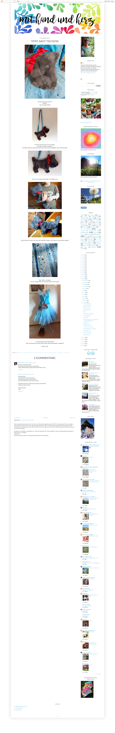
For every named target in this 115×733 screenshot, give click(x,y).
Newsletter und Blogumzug (87, 589)
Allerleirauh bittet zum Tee (88, 577)
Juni (84, 292)
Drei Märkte (91, 578)
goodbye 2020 (85, 610)
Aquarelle (91, 457)
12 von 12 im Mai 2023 (93, 567)
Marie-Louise (21, 362)
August (85, 288)
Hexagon (93, 227)
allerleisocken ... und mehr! (88, 496)
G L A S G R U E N (86, 652)
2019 (83, 268)
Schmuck (97, 240)
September (86, 286)
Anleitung (94, 216)
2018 (83, 271)
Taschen (60, 352)
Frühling (89, 222)
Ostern (97, 237)
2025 (83, 257)
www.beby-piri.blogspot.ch (88, 630)
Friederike (84, 619)
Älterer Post (72, 417)
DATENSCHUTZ (19, 708)
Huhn (98, 229)
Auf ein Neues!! (86, 334)
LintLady (84, 456)
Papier (82, 239)
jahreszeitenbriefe (86, 566)
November (85, 282)
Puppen (82, 240)
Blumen (83, 221)
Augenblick (83, 218)
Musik (89, 234)
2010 (83, 343)
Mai (84, 294)
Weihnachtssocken (93, 653)
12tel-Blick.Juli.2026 (93, 524)
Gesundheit (95, 224)
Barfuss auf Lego (86, 609)
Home (88, 229)
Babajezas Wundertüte (87, 490)
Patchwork (90, 239)
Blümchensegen (87, 307)
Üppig (90, 620)
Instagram (83, 230)
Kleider (45, 352)
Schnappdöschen (84, 242)
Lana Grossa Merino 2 (87, 605)
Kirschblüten (92, 404)
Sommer (98, 242)
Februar (85, 300)
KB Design (85, 593)
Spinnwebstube (86, 588)
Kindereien (37, 352)
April (84, 296)
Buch (89, 221)
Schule (91, 242)
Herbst (85, 227)
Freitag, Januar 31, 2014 (30, 362)
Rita (83, 63)
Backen (91, 218)
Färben (99, 221)
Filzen (84, 222)
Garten (97, 222)
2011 (83, 341)
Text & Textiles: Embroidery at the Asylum (92, 471)
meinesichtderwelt (86, 556)
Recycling (90, 240)
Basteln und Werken (25, 352)
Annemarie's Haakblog (87, 534)
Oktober (85, 284)
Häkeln (90, 225)
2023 (83, 261)
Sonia (19, 374)
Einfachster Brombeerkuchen (93, 362)
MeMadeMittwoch (87, 306)
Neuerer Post (18, 417)
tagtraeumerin (85, 561)
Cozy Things (85, 663)
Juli (84, 290)
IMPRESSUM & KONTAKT (21, 706)
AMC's (99, 215)
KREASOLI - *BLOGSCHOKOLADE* (90, 445)
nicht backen (84, 237)
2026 (83, 255)
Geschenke (84, 224)
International (92, 230)
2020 (83, 267)
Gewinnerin (85, 322)
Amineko (86, 216)
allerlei (82, 215)
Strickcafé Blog (86, 604)
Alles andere (91, 215)
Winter (93, 247)
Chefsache (85, 317)
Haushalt (98, 225)
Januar (85, 302)
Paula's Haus (85, 545)
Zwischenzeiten (85, 615)
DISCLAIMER (18, 710)
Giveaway (83, 225)
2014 (83, 278)
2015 (83, 276)
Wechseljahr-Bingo (93, 546)
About (90, 664)
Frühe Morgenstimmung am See (89, 508)
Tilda (100, 245)
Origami (91, 237)
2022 (83, 263)
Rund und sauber (87, 332)
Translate (92, 94)
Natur (86, 236)
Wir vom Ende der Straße (88, 479)
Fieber (84, 311)
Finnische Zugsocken (94, 384)
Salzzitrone (91, 631)
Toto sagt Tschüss (87, 304)
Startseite (45, 417)
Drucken (94, 221)
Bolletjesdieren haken (93, 535)
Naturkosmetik (95, 236)
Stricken (99, 243)
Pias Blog (84, 507)
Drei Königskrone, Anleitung (89, 328)
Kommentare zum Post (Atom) (26, 420)
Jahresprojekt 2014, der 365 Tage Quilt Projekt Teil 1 (91, 320)
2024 (83, 259)
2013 (83, 337)
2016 (83, 274)
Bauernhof (95, 219)
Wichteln (85, 247)
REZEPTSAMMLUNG (87, 122)
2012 (83, 339)
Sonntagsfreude (88, 243)
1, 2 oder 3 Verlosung (88, 326)
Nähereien (52, 352)
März (84, 298)
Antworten (20, 369)
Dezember (85, 280)
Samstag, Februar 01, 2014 (27, 374)
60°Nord (84, 641)
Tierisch (67, 352)
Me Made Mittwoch (86, 512)
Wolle (82, 248)
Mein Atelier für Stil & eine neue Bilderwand (91, 562)
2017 (83, 272)
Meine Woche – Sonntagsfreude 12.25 (90, 558)
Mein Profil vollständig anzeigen (88, 72)
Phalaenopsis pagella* (88, 313)
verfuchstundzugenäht (87, 523)
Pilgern (98, 239)
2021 (83, 265)
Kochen (83, 234)
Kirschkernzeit (85, 614)
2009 (83, 345)
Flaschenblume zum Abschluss (93, 373)
